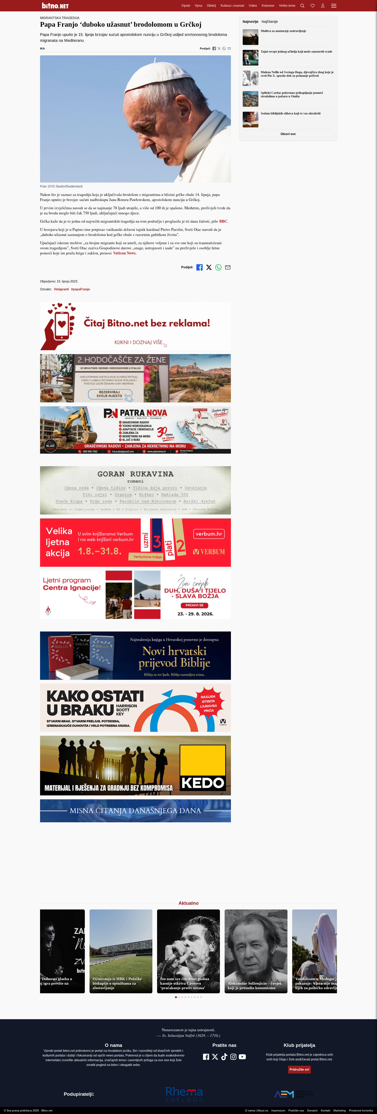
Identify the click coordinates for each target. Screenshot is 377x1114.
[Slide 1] (176, 997)
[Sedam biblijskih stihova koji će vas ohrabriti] (250, 119)
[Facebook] (206, 1057)
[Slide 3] (182, 997)
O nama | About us (256, 1110)
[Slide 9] (201, 997)
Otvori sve (288, 134)
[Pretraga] (302, 6)
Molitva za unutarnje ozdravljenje (283, 31)
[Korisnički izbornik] (323, 6)
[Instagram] (233, 1057)
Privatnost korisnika (361, 1110)
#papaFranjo (80, 289)
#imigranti (61, 289)
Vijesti (185, 5)
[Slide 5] (188, 997)
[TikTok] (224, 1057)
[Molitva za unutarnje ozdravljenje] (250, 37)
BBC (223, 221)
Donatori (312, 1110)
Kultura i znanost (232, 5)
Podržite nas (296, 1110)
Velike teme (287, 5)
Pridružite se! (299, 1069)
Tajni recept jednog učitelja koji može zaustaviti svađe (296, 51)
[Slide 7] (195, 997)
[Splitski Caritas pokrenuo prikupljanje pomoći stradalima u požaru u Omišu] (250, 99)
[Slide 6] (191, 997)
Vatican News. (124, 253)
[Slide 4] (185, 997)
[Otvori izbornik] (334, 6)
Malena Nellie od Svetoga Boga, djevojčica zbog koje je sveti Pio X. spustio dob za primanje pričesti (297, 73)
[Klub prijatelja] (312, 6)
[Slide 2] (179, 997)
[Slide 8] (198, 997)
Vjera (198, 5)
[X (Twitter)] (215, 1057)
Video (253, 5)
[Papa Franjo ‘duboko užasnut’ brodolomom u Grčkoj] (135, 119)
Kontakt (325, 1110)
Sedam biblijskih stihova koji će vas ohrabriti (290, 113)
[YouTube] (242, 1057)
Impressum (278, 1110)
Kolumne (268, 5)
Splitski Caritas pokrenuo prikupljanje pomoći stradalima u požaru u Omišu (292, 94)
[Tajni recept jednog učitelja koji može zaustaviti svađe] (250, 58)
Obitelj (211, 5)
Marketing (339, 1110)
